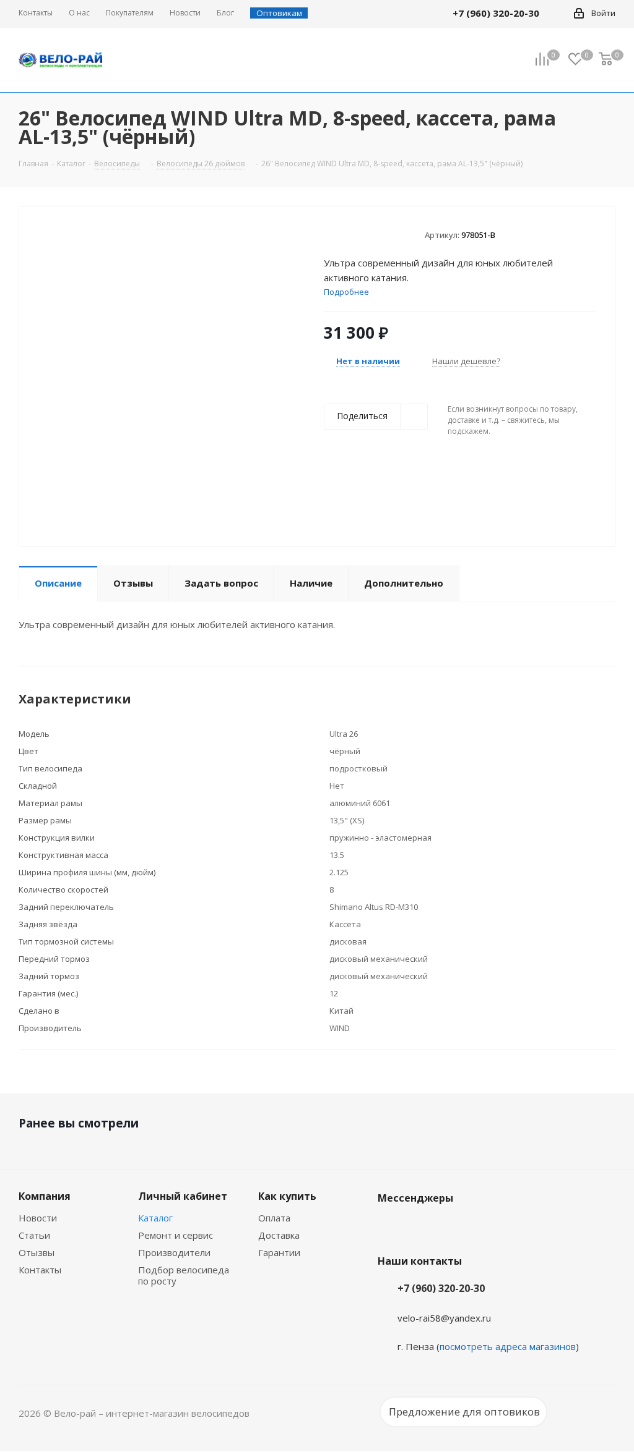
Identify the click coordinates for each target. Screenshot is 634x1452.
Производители (174, 1252)
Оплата (274, 1218)
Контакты (40, 1269)
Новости (38, 1218)
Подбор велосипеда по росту (183, 1275)
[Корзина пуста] (605, 60)
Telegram (421, 1227)
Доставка (279, 1235)
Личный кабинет (182, 1196)
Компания (45, 1196)
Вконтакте (390, 1227)
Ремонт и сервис (175, 1235)
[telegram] (557, 13)
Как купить (287, 1196)
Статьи (34, 1235)
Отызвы (36, 1252)
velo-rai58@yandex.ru (444, 1318)
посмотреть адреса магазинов (508, 1346)
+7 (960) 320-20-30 (441, 1288)
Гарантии (279, 1252)
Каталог (155, 1218)
